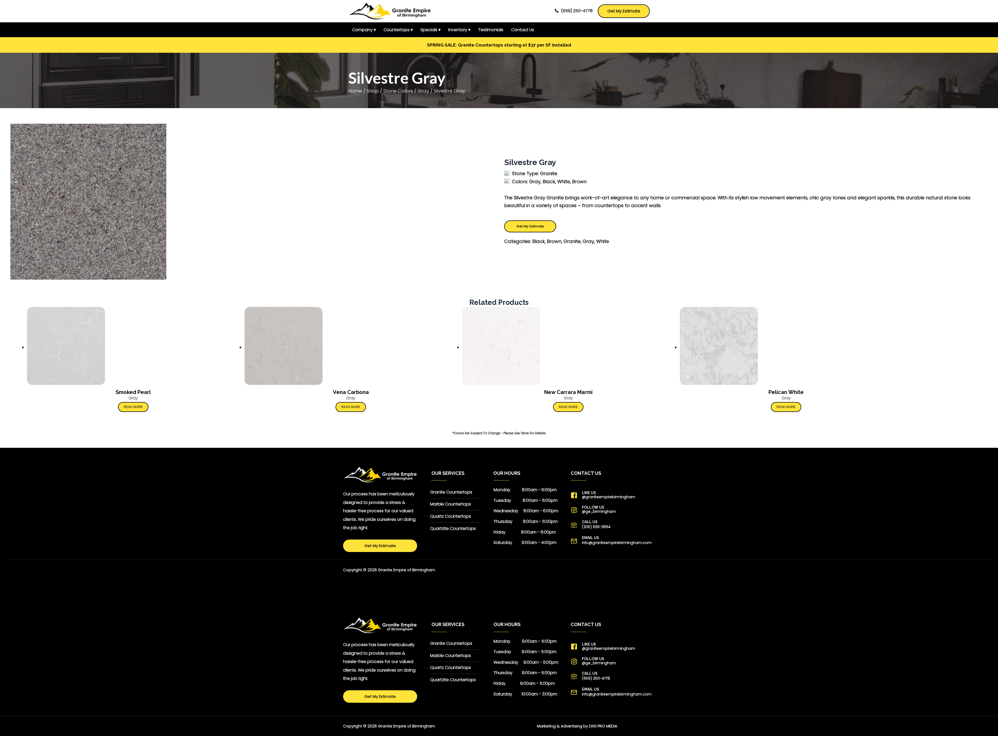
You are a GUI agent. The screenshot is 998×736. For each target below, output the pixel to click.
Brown (554, 241)
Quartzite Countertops (453, 528)
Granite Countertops (451, 492)
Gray (423, 91)
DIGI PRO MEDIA (603, 726)
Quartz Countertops (450, 516)
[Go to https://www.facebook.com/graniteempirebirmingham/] (613, 495)
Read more (133, 407)
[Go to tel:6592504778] (613, 676)
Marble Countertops (450, 504)
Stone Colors (398, 91)
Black (538, 241)
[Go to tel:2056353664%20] (613, 525)
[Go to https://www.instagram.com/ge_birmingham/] (613, 510)
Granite (572, 241)
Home (355, 91)
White (602, 241)
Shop (373, 91)
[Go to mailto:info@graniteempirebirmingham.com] (613, 541)
